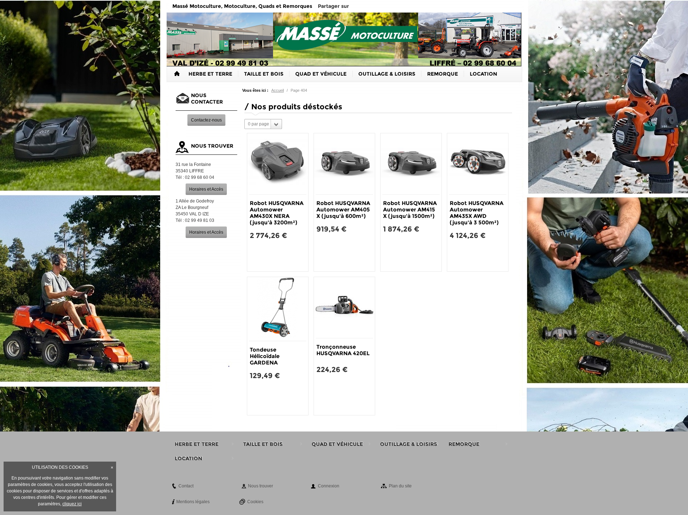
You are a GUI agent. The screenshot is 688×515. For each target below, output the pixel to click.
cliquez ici (72, 503)
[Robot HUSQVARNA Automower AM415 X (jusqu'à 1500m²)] (411, 163)
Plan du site (400, 485)
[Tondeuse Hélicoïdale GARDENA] (277, 309)
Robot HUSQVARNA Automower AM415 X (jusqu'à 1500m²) (410, 209)
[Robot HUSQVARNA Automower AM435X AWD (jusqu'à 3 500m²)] (477, 163)
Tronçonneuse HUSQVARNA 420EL (343, 350)
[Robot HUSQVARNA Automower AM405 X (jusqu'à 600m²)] (344, 163)
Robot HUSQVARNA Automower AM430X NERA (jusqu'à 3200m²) (277, 213)
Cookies (255, 501)
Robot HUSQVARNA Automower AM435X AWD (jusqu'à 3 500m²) (476, 213)
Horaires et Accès (206, 189)
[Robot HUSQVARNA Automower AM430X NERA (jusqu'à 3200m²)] (277, 163)
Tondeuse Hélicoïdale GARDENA (265, 356)
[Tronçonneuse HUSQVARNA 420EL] (344, 307)
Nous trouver (260, 485)
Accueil (277, 90)
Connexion (328, 485)
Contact (186, 485)
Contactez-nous (206, 120)
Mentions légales (193, 501)
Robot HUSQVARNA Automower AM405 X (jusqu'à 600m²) (343, 209)
